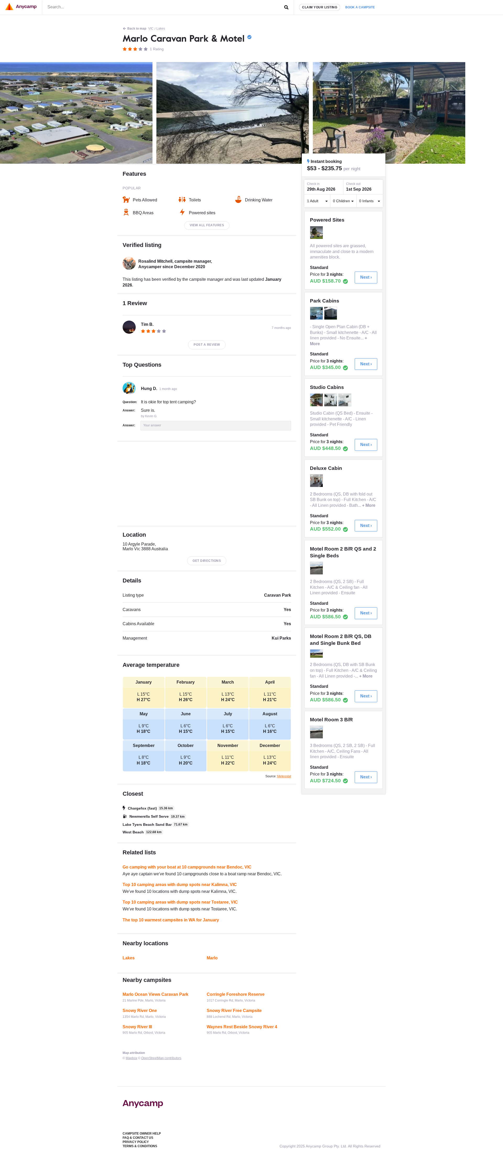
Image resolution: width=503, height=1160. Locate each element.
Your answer (152, 425)
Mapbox (131, 1058)
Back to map (136, 28)
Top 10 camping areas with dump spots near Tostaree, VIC (180, 902)
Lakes (160, 28)
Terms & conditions (140, 1146)
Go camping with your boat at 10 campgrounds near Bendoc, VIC (187, 867)
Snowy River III (137, 1027)
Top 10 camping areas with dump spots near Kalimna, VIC (180, 884)
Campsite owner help (142, 1133)
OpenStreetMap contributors (161, 1058)
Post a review (207, 345)
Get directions (207, 561)
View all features (207, 225)
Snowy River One (140, 1010)
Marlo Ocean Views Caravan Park (155, 994)
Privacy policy (136, 1142)
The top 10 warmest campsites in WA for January (171, 920)
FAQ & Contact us (138, 1138)
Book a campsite (360, 7)
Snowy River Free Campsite (234, 1010)
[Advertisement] (206, 483)
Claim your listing (319, 7)
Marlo (212, 958)
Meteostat (284, 776)
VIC (151, 28)
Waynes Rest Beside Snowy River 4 (242, 1027)
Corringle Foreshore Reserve (236, 994)
